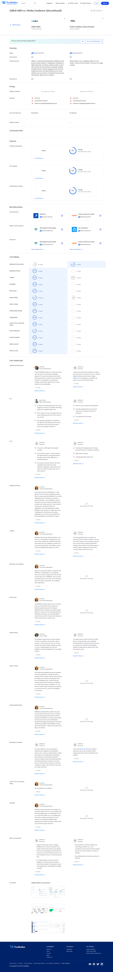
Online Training (14, 304)
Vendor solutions (60, 3)
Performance (13, 291)
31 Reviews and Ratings (36, 29)
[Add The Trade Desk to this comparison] (100, 229)
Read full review (39, 391)
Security (20, 963)
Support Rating (13, 297)
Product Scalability (14, 337)
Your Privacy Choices (39, 963)
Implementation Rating (16, 311)
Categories (49, 3)
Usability (12, 277)
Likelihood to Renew (15, 271)
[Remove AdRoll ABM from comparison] (64, 18)
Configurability (13, 317)
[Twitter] (98, 964)
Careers (49, 953)
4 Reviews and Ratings (74, 29)
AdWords (75, 378)
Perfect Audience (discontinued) (82, 27)
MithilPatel (41, 366)
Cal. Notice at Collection (53, 963)
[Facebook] (94, 964)
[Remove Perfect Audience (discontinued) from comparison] (102, 18)
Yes (83, 41)
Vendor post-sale (14, 344)
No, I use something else (93, 41)
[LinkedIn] (102, 964)
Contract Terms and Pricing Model (17, 324)
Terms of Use (13, 963)
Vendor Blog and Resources (93, 953)
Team (48, 951)
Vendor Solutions (90, 949)
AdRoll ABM (35, 27)
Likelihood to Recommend (16, 264)
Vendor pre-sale (14, 350)
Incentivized (38, 387)
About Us (49, 949)
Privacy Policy (28, 963)
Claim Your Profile (91, 951)
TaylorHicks (42, 634)
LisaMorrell (41, 487)
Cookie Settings (65, 963)
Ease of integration (15, 330)
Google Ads (82, 749)
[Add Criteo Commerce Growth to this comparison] (100, 216)
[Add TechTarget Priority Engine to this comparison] (62, 229)
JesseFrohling (42, 400)
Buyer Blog (69, 951)
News (48, 955)
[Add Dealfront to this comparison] (62, 216)
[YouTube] (90, 964)
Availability (12, 284)
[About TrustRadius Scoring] (32, 53)
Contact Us (49, 957)
